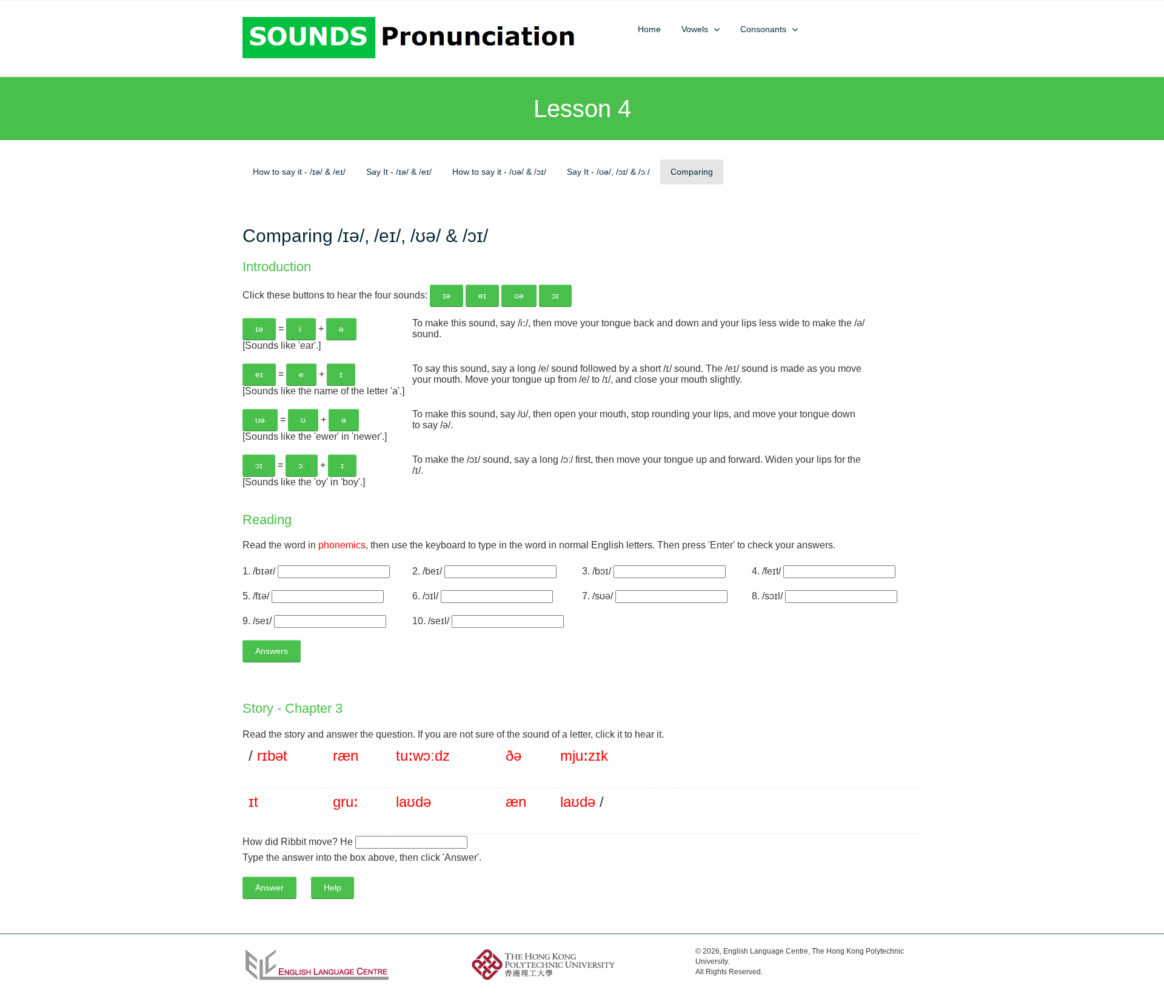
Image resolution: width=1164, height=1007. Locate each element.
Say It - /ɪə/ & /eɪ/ (399, 172)
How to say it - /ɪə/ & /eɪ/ (299, 172)
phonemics (342, 545)
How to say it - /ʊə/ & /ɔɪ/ (499, 172)
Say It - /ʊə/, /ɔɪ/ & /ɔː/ (608, 172)
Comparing (692, 172)
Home (649, 29)
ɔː (429, 755)
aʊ (407, 801)
